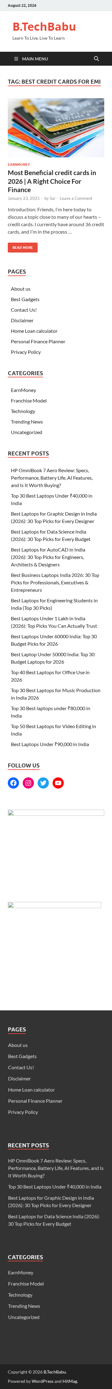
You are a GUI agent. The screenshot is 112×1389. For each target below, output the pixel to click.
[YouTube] (58, 783)
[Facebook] (13, 783)
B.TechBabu (44, 26)
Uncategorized (26, 432)
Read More (20, 246)
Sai (52, 198)
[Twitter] (43, 783)
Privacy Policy (26, 352)
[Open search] (96, 59)
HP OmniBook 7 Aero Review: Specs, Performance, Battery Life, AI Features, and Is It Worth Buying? (52, 477)
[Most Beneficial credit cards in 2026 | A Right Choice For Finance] (56, 128)
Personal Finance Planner (38, 341)
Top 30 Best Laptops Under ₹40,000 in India (55, 1186)
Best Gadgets (25, 299)
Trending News (27, 421)
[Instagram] (28, 783)
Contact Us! (24, 310)
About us (20, 289)
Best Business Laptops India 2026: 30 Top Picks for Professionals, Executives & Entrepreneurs (55, 582)
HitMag (70, 1381)
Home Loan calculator (34, 331)
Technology (23, 411)
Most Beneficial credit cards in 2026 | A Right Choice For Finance (52, 181)
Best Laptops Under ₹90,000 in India (50, 744)
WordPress (43, 1381)
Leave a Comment (76, 198)
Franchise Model (29, 400)
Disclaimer (22, 320)
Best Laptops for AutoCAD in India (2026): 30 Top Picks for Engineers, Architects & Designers (48, 557)
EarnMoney (19, 164)
